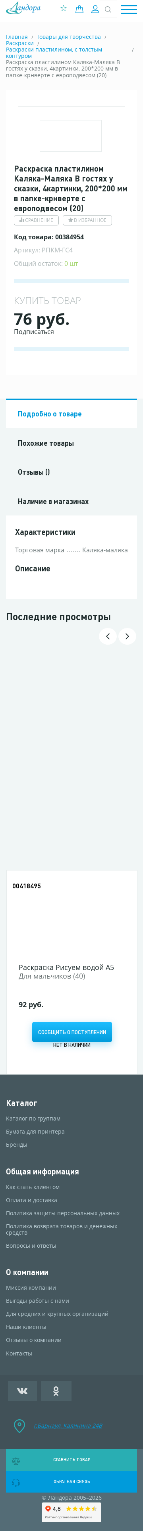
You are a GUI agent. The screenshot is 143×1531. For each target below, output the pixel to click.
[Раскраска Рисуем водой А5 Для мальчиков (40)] (72, 917)
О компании (27, 1272)
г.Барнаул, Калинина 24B (68, 1425)
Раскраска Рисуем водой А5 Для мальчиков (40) (66, 971)
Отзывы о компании (34, 1340)
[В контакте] (22, 1391)
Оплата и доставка (31, 1200)
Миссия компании (31, 1288)
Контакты (19, 1353)
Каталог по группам (33, 1118)
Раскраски (20, 43)
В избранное (90, 220)
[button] (129, 10)
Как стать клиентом (33, 1187)
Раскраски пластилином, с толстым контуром (54, 52)
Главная (17, 36)
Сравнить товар (71, 1459)
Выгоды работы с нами (37, 1301)
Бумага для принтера (35, 1131)
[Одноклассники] (56, 1391)
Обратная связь (72, 1481)
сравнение (39, 220)
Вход (96, 9)
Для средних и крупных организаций (57, 1314)
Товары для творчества (69, 36)
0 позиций (81, 9)
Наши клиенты (26, 1327)
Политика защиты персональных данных (63, 1213)
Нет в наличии (72, 1044)
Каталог (21, 1102)
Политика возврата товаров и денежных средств (61, 1229)
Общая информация (42, 1171)
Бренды (16, 1145)
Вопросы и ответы (31, 1246)
